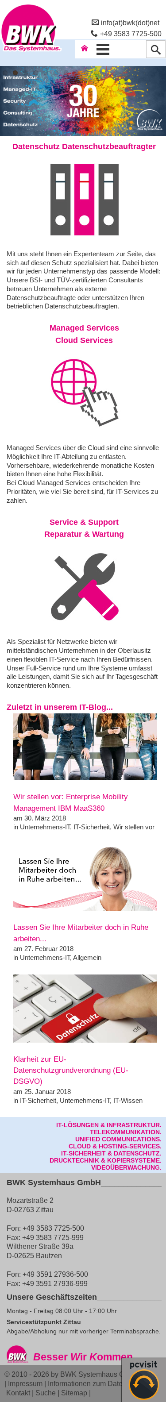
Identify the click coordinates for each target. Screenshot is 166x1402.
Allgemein (87, 957)
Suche (45, 1393)
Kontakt (18, 1393)
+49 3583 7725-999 (53, 1237)
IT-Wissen (128, 1100)
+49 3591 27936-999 (55, 1283)
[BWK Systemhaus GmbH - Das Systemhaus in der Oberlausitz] (31, 52)
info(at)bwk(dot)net (130, 23)
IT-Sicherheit (91, 827)
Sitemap (74, 1393)
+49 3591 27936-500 (55, 1274)
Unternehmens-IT (45, 827)
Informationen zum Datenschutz (97, 1383)
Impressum (25, 1383)
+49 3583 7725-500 (131, 34)
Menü (103, 49)
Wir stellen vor (133, 827)
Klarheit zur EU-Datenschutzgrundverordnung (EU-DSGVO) (70, 1070)
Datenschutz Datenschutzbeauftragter (84, 146)
